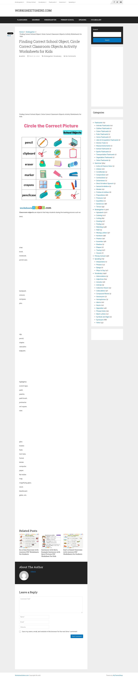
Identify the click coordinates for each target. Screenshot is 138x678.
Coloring (99, 215)
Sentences (100, 204)
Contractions (100, 178)
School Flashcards (102, 149)
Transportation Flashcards (105, 154)
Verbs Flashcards (102, 160)
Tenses (98, 207)
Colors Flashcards (102, 131)
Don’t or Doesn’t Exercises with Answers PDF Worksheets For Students (72, 552)
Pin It (9, 36)
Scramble (99, 241)
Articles (98, 169)
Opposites (99, 308)
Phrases (99, 265)
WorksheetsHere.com (33, 10)
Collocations (100, 291)
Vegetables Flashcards (104, 157)
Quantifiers (100, 201)
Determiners (100, 180)
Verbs (98, 323)
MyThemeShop (118, 675)
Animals (99, 285)
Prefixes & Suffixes (102, 192)
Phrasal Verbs (101, 311)
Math (98, 230)
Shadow (99, 244)
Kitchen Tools (101, 143)
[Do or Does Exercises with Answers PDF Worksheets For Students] (29, 541)
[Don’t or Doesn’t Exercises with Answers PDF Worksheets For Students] (73, 541)
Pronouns (99, 198)
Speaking (71, 2)
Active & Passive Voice (104, 166)
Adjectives (100, 279)
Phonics (99, 238)
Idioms (98, 302)
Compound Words (102, 294)
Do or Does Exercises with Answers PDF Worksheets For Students (29, 552)
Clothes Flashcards (103, 128)
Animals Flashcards (103, 125)
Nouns (98, 305)
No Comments (71, 56)
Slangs (98, 267)
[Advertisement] (51, 72)
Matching (99, 227)
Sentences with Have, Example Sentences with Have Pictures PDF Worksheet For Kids (50, 553)
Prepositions (100, 195)
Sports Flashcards (102, 152)
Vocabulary (41, 2)
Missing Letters (101, 233)
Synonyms (100, 320)
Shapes (98, 247)
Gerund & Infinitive (102, 186)
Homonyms (100, 296)
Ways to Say (100, 270)
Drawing (99, 221)
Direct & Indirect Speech (104, 183)
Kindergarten (19, 2)
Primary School (31, 2)
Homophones (101, 299)
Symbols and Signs (103, 317)
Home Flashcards (102, 137)
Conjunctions (100, 175)
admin (23, 56)
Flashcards (52, 2)
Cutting (98, 218)
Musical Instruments (103, 146)
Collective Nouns (102, 288)
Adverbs (99, 282)
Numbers (99, 236)
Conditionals (100, 172)
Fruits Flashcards (102, 134)
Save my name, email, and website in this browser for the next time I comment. (49, 631)
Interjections (100, 262)
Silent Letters (101, 314)
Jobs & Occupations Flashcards (107, 140)
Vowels (98, 253)
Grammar (62, 2)
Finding (98, 224)
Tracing (98, 250)
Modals (98, 189)
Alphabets (99, 212)
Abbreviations (101, 276)
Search (95, 29)
